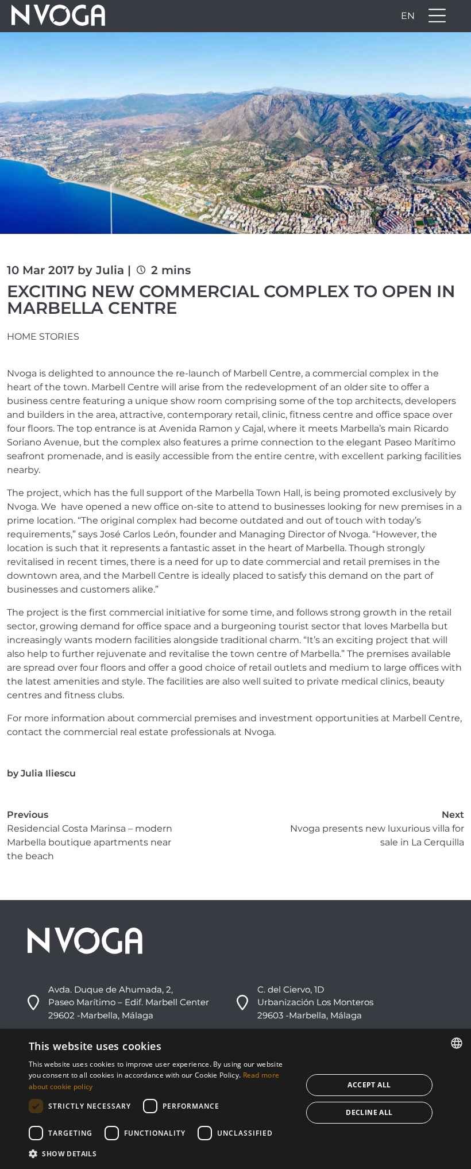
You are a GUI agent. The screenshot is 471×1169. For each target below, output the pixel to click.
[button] (161, 1153)
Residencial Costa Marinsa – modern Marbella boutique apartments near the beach (89, 842)
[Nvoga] (54, 16)
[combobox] (456, 1043)
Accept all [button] (369, 1085)
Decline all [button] (369, 1112)
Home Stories (43, 336)
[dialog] (235, 1099)
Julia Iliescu (48, 773)
